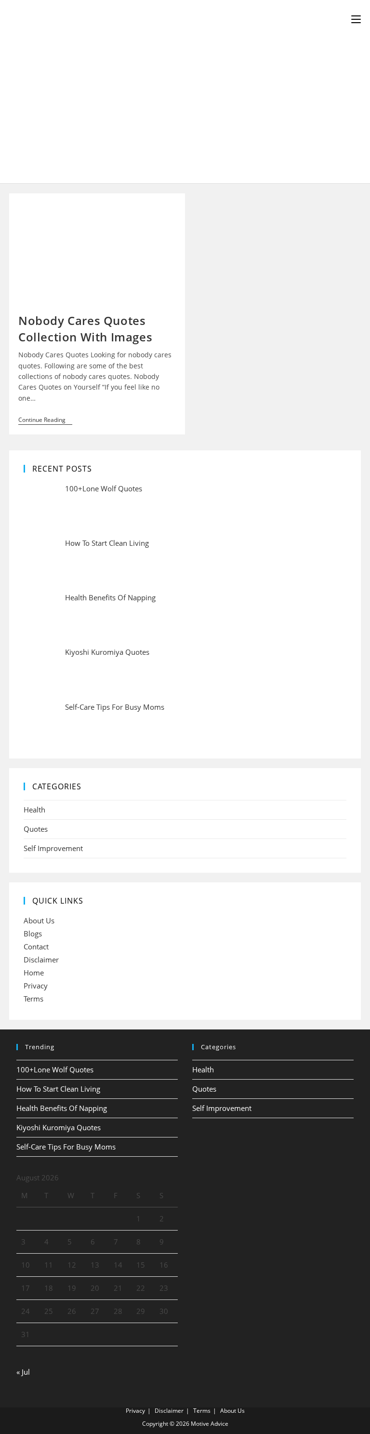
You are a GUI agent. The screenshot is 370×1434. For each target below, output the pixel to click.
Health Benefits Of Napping (61, 1108)
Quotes (36, 829)
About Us (39, 920)
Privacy (36, 985)
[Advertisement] (185, 110)
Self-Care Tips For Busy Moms (66, 1146)
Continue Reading (45, 421)
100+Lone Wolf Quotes (54, 1069)
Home (34, 972)
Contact (36, 946)
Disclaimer (41, 959)
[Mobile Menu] (356, 19)
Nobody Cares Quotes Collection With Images (85, 328)
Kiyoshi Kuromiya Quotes (58, 1127)
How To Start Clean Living (58, 1089)
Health (34, 809)
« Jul (23, 1372)
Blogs (33, 933)
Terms (33, 998)
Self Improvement (53, 848)
